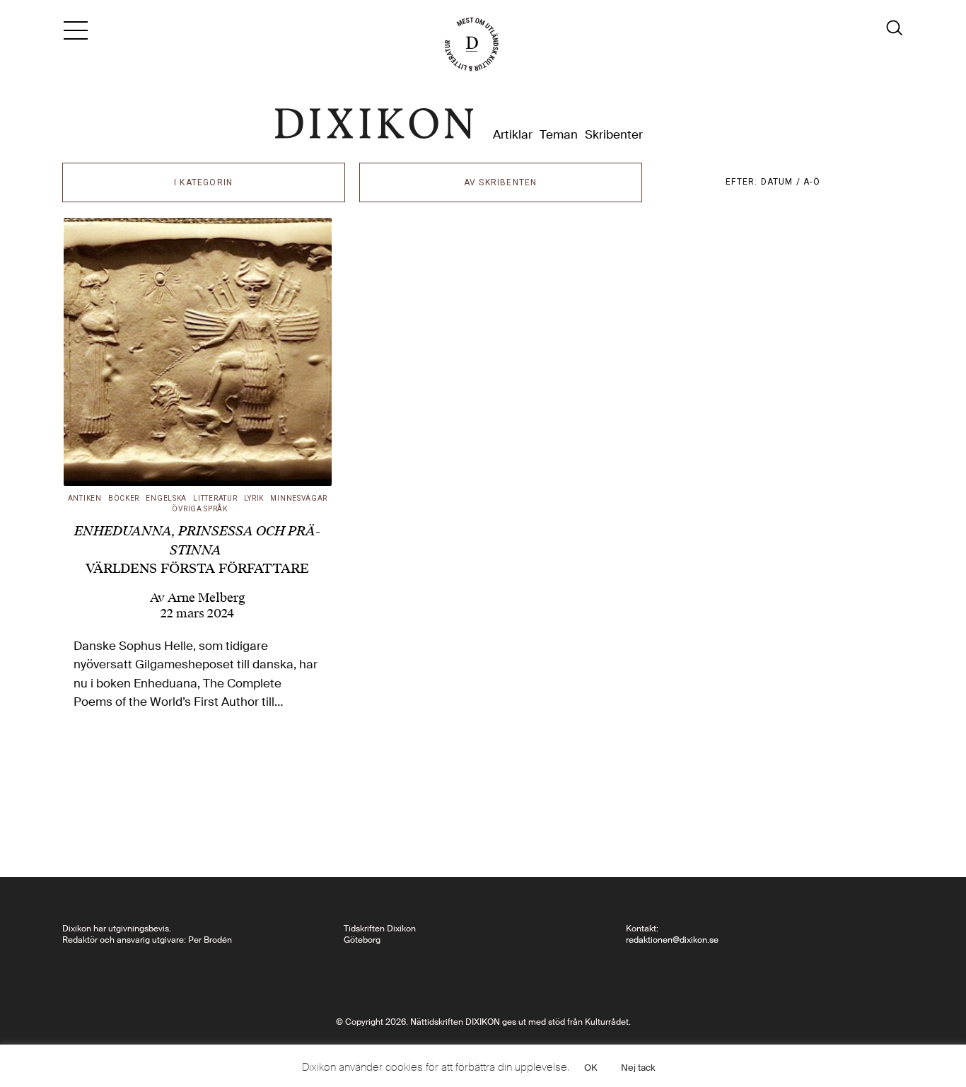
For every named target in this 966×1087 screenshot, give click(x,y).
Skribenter (614, 134)
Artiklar (513, 134)
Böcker (123, 498)
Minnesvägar (298, 498)
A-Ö (811, 182)
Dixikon (374, 123)
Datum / (782, 182)
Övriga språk (199, 509)
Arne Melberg (206, 597)
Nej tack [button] (638, 1068)
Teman (559, 134)
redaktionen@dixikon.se (672, 940)
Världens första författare (197, 549)
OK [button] (591, 1068)
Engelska (166, 498)
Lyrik (254, 498)
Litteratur (215, 498)
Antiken (85, 498)
